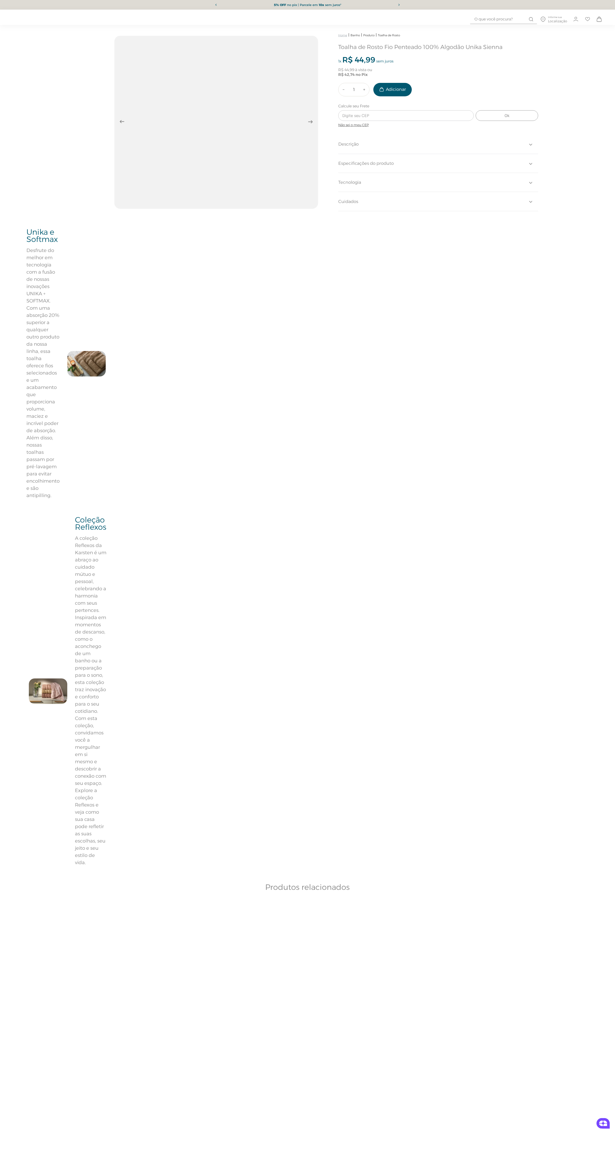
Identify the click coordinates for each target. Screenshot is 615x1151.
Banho (355, 35)
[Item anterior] (216, 4)
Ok (507, 115)
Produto (369, 35)
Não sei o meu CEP (353, 125)
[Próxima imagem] (310, 122)
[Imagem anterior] (122, 122)
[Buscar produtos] (531, 19)
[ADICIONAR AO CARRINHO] (392, 89)
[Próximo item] (399, 4)
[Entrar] (575, 19)
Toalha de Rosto (389, 35)
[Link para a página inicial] (342, 35)
